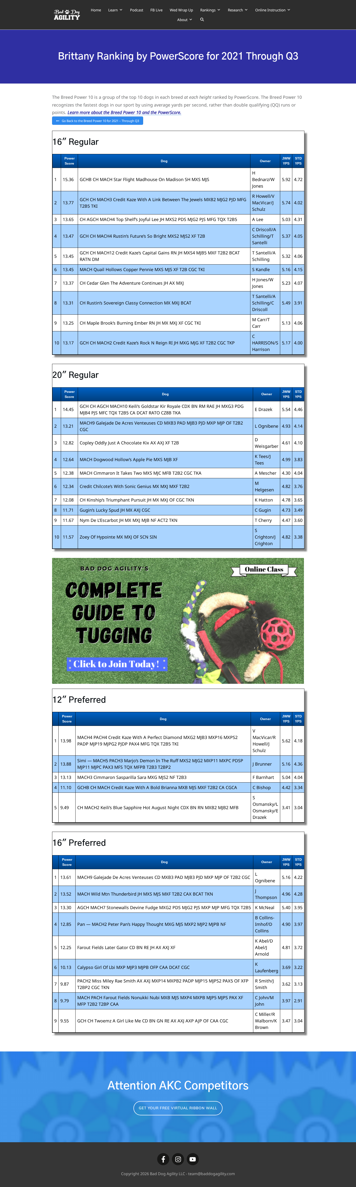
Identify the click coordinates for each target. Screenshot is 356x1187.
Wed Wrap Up (181, 10)
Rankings (208, 10)
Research (235, 10)
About (182, 19)
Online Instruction (270, 10)
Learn (113, 10)
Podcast (136, 10)
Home (96, 10)
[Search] (202, 19)
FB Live (156, 10)
